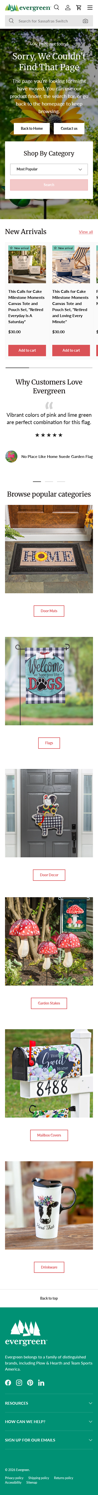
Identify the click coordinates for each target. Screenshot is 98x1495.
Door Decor (49, 875)
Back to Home (32, 128)
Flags (49, 743)
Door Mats (49, 611)
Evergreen (22, 1470)
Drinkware (49, 1267)
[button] (78, 7)
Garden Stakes (49, 1003)
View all (86, 231)
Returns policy (63, 1478)
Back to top (49, 1298)
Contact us (69, 128)
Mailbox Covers (49, 1135)
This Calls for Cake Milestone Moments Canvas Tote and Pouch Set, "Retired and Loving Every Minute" (70, 306)
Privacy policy (14, 1478)
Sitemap (31, 1482)
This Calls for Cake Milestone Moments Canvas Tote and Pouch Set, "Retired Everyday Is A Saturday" (26, 306)
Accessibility (13, 1482)
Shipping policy (38, 1478)
